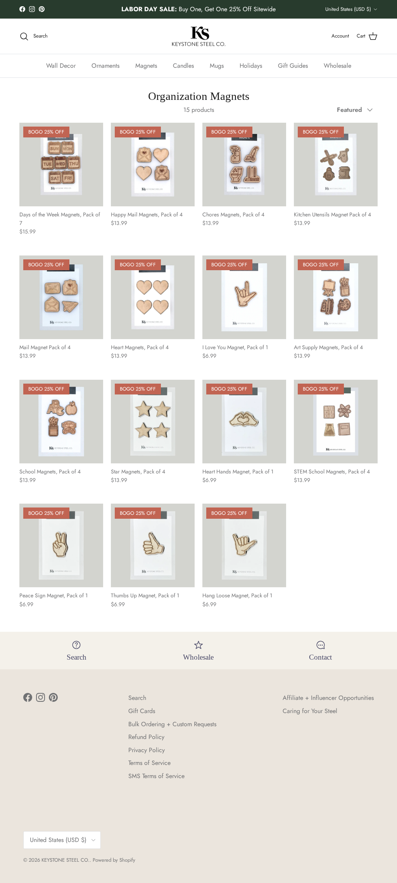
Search (137, 697)
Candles (183, 65)
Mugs (217, 65)
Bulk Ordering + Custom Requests (172, 724)
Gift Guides (293, 65)
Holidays (251, 65)
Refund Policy (146, 736)
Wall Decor (61, 65)
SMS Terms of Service (156, 776)
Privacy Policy (146, 750)
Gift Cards (141, 710)
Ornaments (105, 65)
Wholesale (337, 65)
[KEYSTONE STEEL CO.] (199, 36)
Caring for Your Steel (310, 710)
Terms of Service (149, 762)
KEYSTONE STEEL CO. (65, 860)
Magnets (146, 65)
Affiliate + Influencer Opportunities (328, 697)
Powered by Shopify (114, 860)
